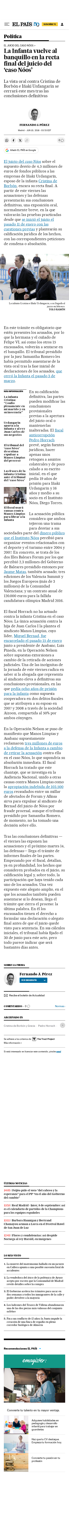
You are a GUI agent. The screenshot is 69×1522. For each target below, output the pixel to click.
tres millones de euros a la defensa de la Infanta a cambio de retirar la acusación (33, 748)
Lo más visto (12, 1255)
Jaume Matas (15, 571)
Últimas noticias (15, 1183)
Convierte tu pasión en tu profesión (46, 1459)
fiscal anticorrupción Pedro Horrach (46, 435)
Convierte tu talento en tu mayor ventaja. (33, 1410)
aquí (58, 1051)
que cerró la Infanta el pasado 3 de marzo (33, 376)
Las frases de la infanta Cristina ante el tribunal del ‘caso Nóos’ (15, 476)
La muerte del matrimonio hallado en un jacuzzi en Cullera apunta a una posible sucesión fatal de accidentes (35, 1267)
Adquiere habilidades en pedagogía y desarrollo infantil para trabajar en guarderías (45, 1425)
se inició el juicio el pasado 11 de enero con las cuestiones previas (29, 224)
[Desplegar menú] (7, 24)
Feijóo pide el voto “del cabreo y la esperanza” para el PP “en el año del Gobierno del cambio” (34, 1194)
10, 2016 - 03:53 (39, 130)
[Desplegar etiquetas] (62, 1025)
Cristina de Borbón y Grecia (19, 1025)
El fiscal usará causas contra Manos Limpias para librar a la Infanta (14, 513)
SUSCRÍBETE (50, 24)
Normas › (60, 1006)
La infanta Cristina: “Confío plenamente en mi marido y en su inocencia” (14, 405)
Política (13, 36)
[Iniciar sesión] (62, 24)
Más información (12, 1043)
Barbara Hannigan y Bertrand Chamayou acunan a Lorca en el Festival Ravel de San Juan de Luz (34, 1224)
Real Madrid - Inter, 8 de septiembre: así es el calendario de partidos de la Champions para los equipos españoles (34, 1209)
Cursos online (34, 1361)
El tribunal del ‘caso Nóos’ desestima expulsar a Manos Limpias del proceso (14, 453)
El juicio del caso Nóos (19, 45)
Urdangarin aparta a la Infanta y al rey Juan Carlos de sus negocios (14, 429)
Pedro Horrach (46, 1025)
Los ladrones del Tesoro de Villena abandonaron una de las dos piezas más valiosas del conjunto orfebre (35, 1308)
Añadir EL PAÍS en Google (23, 150)
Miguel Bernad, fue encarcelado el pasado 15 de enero (33, 638)
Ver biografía (29, 980)
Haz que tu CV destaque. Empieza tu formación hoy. (47, 1441)
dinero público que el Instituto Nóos (34, 535)
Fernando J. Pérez (34, 125)
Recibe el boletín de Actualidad (27, 995)
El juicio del (22, 161)
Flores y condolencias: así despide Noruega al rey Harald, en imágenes (30, 1237)
